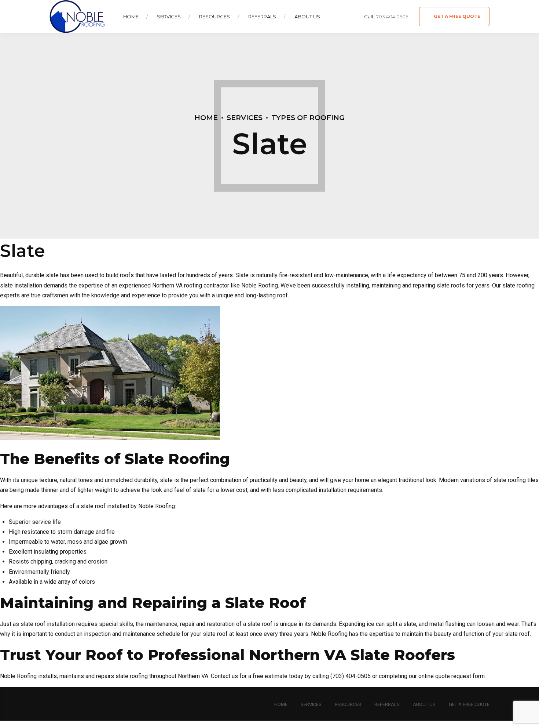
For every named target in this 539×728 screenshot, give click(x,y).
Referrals (262, 16)
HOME (280, 704)
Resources (214, 16)
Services (169, 16)
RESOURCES (348, 704)
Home (131, 16)
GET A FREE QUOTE (469, 704)
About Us (307, 16)
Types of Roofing (308, 117)
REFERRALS (387, 704)
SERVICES (311, 704)
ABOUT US (424, 704)
